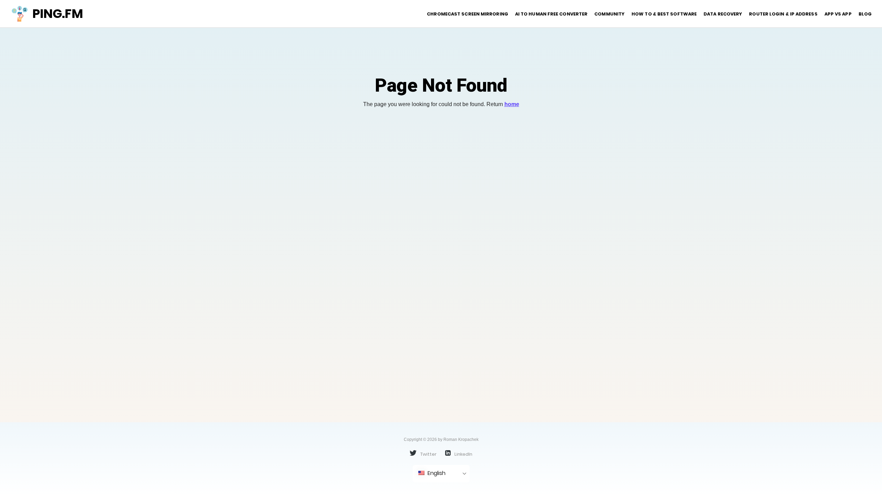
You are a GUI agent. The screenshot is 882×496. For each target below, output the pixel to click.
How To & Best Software (664, 14)
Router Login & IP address (783, 14)
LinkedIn (462, 454)
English (435, 473)
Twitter (428, 454)
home (511, 104)
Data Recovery (723, 14)
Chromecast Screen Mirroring (467, 14)
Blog (865, 14)
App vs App (838, 14)
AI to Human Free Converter (551, 14)
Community (609, 14)
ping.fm (57, 13)
